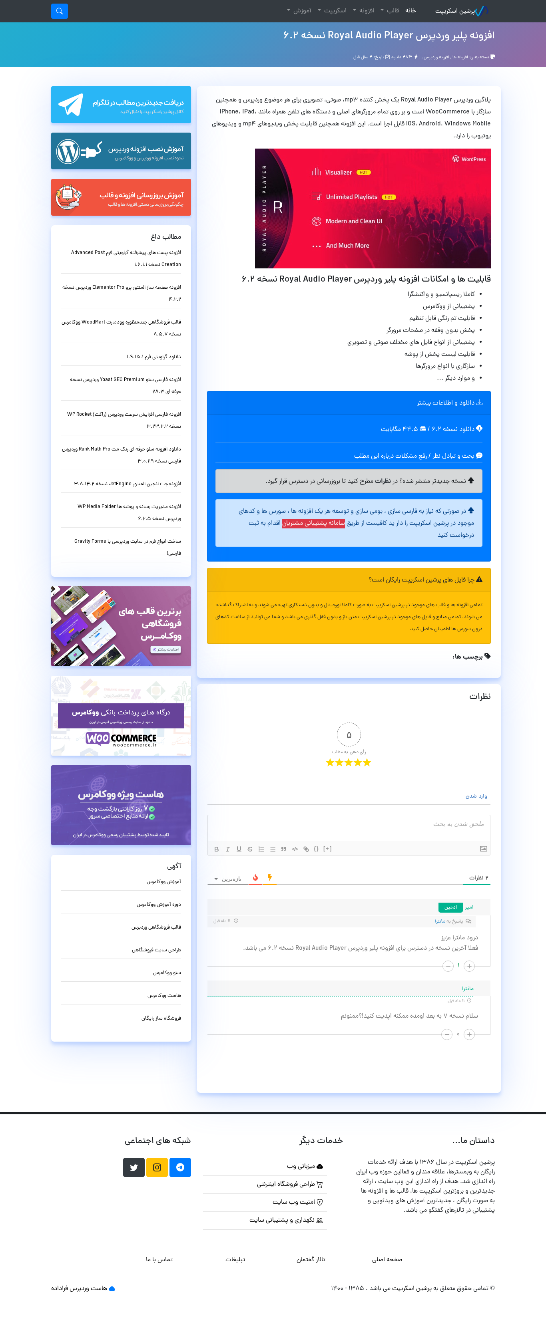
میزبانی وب (302, 1166)
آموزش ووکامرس (164, 882)
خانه (409, 11)
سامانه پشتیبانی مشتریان (313, 523)
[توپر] (216, 849)
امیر (469, 907)
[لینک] (306, 849)
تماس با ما (159, 1260)
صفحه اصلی (387, 1260)
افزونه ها (460, 57)
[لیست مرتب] (261, 849)
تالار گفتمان (311, 1260)
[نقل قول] (283, 849)
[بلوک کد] (295, 849)
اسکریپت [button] (335, 11)
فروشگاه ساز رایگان (161, 1018)
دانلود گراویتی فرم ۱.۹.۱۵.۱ (154, 357)
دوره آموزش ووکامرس (159, 905)
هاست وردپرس (88, 1289)
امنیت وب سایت (295, 1202)
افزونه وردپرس (436, 57)
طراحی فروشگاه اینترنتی (287, 1184)
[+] (327, 849)
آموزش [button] (301, 11)
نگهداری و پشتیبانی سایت (282, 1220)
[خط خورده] (250, 849)
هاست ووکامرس (164, 996)
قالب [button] (392, 11)
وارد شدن (477, 796)
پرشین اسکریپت (455, 11)
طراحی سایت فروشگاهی (156, 950)
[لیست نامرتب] (272, 849)
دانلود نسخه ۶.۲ (453, 430)
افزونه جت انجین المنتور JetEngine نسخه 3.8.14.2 (127, 484)
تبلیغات (235, 1260)
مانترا (440, 921)
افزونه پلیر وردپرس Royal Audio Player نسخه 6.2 (389, 36)
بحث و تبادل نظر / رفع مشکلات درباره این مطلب (415, 456)
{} (316, 849)
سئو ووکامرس (167, 973)
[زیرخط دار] (239, 849)
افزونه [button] (366, 11)
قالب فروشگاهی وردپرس (156, 927)
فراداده (59, 1289)
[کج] (227, 849)
